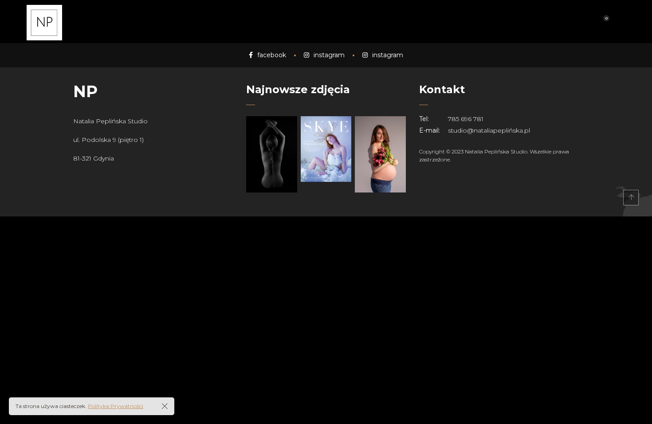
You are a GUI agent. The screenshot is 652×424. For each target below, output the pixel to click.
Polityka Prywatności (115, 406)
